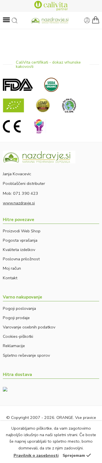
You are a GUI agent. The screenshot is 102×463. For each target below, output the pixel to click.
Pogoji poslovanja (19, 308)
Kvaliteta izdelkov (19, 249)
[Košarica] (95, 20)
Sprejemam (74, 455)
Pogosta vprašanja (20, 240)
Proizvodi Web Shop (22, 231)
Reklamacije (14, 346)
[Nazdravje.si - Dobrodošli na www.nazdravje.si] (51, 20)
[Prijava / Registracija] (87, 20)
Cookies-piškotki (18, 336)
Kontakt (10, 278)
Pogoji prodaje (16, 318)
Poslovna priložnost (21, 259)
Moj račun (12, 268)
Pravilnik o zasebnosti (36, 455)
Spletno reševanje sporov (26, 355)
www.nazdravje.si (19, 203)
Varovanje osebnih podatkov (29, 327)
